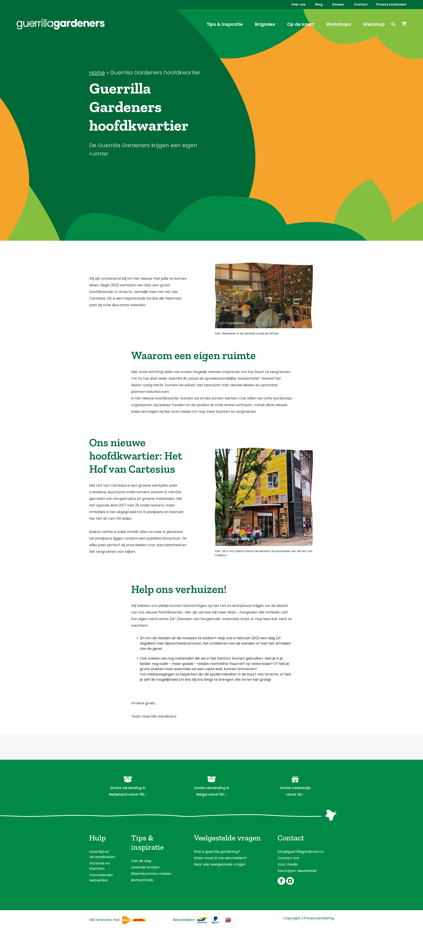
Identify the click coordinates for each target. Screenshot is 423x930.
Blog (319, 4)
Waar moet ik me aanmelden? (220, 858)
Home (97, 72)
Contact (361, 4)
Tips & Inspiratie (225, 24)
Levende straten (145, 867)
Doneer (338, 4)
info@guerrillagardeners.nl (300, 851)
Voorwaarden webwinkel (101, 877)
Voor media (288, 864)
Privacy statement (391, 4)
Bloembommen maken (151, 873)
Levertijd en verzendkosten (102, 854)
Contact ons (288, 858)
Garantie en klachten (99, 866)
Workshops (338, 24)
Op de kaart (300, 24)
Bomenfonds (142, 880)
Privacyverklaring (319, 918)
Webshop (374, 24)
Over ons (298, 4)
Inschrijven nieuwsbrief (297, 870)
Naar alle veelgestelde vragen (220, 864)
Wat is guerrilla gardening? (217, 851)
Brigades (265, 24)
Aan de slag (141, 860)
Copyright (292, 918)
